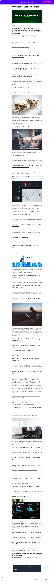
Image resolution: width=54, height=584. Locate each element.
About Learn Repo (47, 2)
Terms (46, 577)
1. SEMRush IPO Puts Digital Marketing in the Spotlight (25, 36)
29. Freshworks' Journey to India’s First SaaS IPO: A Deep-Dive (27, 478)
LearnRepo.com (23, 2)
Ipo (21, 28)
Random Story (36, 581)
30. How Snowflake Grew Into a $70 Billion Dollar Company (26, 486)
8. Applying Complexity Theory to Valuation (22, 126)
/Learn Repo (19, 32)
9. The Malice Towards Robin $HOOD (21, 155)
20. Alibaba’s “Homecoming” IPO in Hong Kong (23, 350)
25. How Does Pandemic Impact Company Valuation (24, 415)
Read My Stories (30, 2)
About (35, 577)
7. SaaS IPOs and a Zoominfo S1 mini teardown (23, 93)
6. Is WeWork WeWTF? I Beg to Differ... (21, 87)
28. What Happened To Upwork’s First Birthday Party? (24, 470)
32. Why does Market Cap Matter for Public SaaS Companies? (26, 532)
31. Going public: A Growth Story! (20, 496)
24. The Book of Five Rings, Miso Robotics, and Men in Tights (26, 407)
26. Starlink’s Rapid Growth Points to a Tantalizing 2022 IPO (26, 447)
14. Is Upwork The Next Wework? (20, 237)
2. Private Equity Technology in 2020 (20, 47)
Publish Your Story (48, 581)
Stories (35, 579)
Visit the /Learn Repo (16, 557)
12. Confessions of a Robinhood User (21, 214)
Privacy (46, 579)
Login (53, 2)
